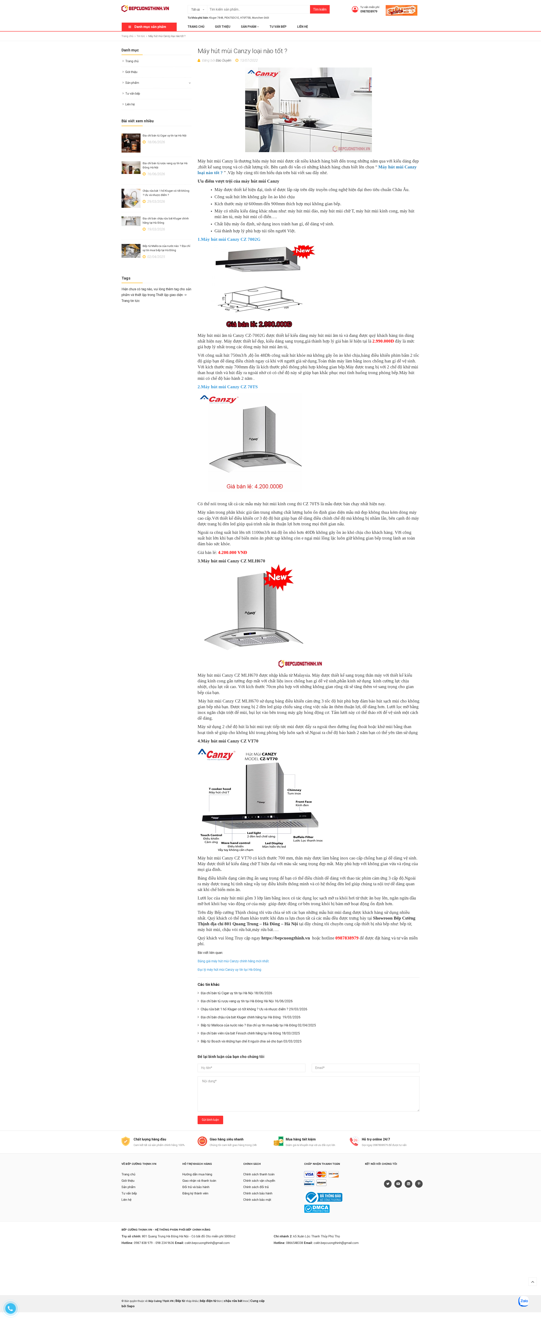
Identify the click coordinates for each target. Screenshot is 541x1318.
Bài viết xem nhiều (138, 121)
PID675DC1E (231, 17)
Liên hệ (302, 26)
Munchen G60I (260, 17)
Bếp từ (180, 1301)
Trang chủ (195, 26)
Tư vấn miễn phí (369, 7)
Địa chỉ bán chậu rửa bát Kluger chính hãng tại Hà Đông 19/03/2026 (251, 1017)
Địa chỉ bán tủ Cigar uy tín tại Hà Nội (164, 135)
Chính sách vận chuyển (259, 1181)
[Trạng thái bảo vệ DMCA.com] (317, 1209)
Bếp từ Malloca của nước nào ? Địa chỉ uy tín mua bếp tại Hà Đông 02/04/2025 (258, 1025)
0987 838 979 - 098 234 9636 (154, 1243)
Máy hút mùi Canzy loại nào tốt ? (242, 51)
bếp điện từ (208, 1301)
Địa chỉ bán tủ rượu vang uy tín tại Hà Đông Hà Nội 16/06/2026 (247, 1001)
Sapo (131, 1306)
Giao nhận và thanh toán (199, 1181)
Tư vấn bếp (278, 26)
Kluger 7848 (216, 17)
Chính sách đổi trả (256, 1187)
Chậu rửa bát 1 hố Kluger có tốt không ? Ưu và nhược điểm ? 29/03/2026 (254, 1009)
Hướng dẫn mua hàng (197, 1174)
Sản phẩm (249, 26)
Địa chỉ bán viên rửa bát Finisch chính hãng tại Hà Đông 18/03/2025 (250, 1033)
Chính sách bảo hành (257, 1193)
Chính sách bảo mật (257, 1200)
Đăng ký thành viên (195, 1193)
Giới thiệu (222, 26)
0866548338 (294, 1243)
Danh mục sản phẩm (150, 27)
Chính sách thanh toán (259, 1174)
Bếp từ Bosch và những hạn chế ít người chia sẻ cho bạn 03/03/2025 (251, 1041)
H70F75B (245, 17)
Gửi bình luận (210, 1119)
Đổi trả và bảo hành (195, 1187)
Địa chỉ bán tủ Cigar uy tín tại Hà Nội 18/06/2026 (236, 993)
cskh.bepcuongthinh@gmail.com (207, 1243)
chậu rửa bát (233, 1301)
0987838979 (368, 11)
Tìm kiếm (320, 9)
